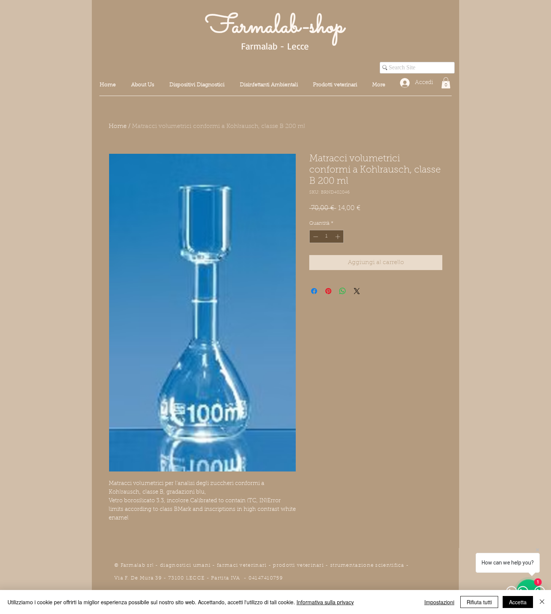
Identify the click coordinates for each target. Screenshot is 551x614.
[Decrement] (314, 236)
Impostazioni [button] (439, 602)
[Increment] (338, 236)
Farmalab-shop (274, 27)
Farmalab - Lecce (275, 46)
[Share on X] (356, 291)
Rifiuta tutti (479, 602)
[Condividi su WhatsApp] (342, 291)
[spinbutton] (326, 236)
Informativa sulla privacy (325, 602)
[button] (446, 83)
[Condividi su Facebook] (314, 291)
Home (118, 126)
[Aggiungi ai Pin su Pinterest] (328, 291)
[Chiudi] (542, 602)
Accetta (518, 602)
